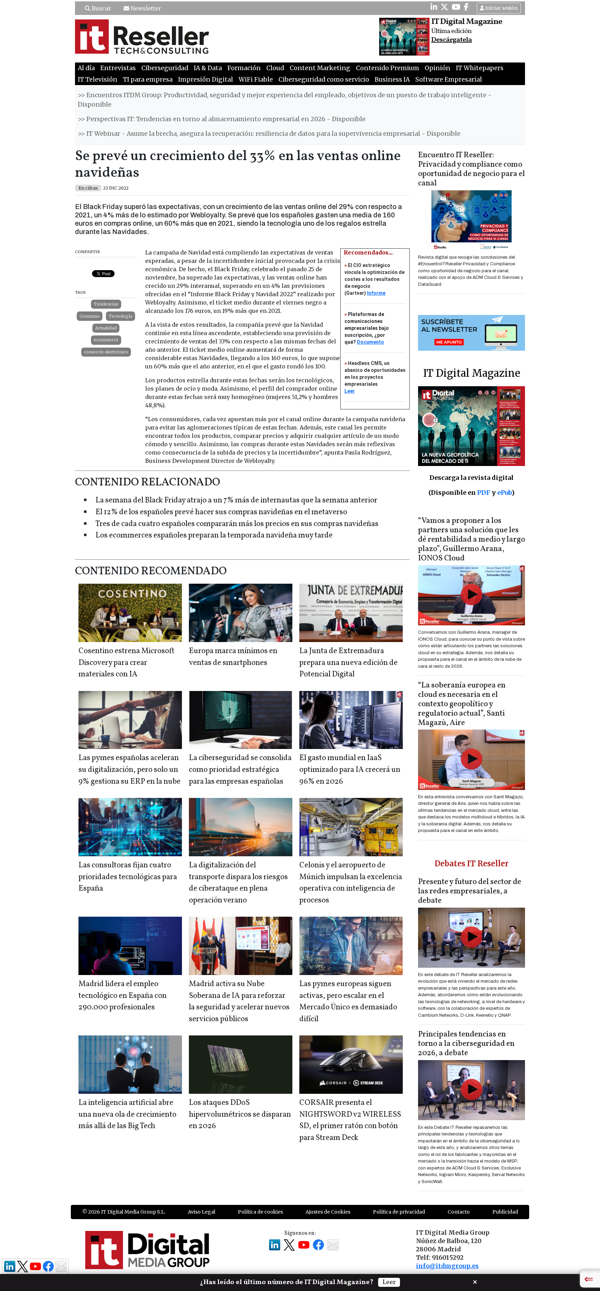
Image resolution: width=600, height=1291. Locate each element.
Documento (370, 342)
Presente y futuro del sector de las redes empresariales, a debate (469, 891)
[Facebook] (466, 7)
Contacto (459, 1212)
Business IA (392, 79)
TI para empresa (148, 79)
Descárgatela (451, 40)
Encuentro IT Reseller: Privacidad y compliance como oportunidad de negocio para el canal (471, 169)
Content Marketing (320, 68)
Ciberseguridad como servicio (323, 79)
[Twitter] (444, 7)
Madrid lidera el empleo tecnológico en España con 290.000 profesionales (122, 996)
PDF (483, 493)
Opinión (437, 68)
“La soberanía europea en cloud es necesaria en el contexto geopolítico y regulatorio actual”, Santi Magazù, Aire (462, 704)
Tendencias (106, 304)
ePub (504, 493)
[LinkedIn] (434, 7)
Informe (376, 293)
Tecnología (120, 316)
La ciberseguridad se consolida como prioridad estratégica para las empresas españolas (240, 770)
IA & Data (208, 68)
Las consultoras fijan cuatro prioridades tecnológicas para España (127, 877)
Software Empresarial (448, 79)
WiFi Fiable (256, 79)
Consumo (90, 316)
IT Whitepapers (479, 68)
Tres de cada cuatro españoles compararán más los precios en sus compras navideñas (236, 524)
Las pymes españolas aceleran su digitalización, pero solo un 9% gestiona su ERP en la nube (129, 770)
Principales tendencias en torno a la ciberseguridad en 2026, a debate (466, 1044)
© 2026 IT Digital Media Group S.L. (123, 1212)
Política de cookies (260, 1212)
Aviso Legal (201, 1212)
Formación (244, 68)
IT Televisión (97, 79)
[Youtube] (456, 7)
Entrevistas (118, 68)
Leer (349, 391)
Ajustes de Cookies (328, 1212)
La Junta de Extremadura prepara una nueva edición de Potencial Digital (348, 663)
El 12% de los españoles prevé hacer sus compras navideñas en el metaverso (221, 512)
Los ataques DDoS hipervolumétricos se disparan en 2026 (240, 1115)
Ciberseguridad (164, 68)
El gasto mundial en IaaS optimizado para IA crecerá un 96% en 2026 (349, 770)
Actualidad (106, 328)
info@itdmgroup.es (447, 1266)
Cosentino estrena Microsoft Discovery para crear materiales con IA (126, 663)
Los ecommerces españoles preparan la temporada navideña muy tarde (214, 535)
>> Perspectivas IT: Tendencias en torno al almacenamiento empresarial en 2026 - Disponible (222, 119)
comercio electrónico (106, 352)
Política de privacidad (399, 1212)
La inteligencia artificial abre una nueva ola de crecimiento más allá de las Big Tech (127, 1115)
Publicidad (505, 1212)
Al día (86, 68)
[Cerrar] (475, 1281)
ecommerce (106, 339)
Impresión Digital (205, 79)
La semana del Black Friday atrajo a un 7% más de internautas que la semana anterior (236, 500)
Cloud (275, 68)
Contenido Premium (387, 68)
